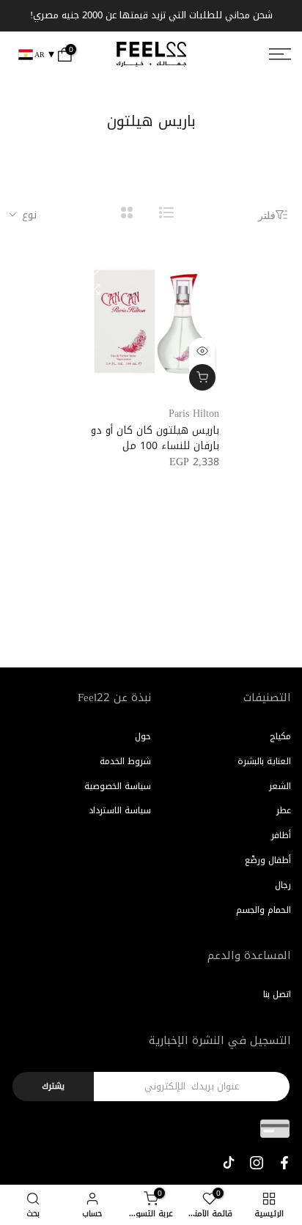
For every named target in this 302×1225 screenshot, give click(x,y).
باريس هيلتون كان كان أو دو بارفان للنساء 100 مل (155, 438)
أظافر (281, 835)
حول (143, 736)
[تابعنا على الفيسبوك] (284, 1163)
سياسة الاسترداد (120, 810)
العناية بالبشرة (264, 761)
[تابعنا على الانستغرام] (256, 1163)
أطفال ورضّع (268, 860)
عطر (283, 810)
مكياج (280, 736)
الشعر (280, 786)
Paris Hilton (194, 413)
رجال (283, 885)
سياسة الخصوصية (117, 786)
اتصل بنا (277, 994)
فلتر (267, 215)
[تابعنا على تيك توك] (228, 1163)
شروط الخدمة (125, 761)
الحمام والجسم (263, 910)
